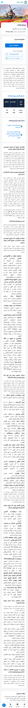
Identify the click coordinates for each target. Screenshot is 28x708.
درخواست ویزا (14, 45)
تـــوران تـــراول (20, 2)
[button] (2, 2)
